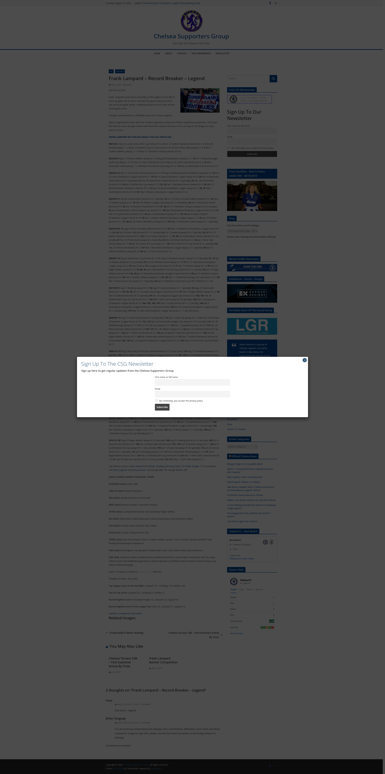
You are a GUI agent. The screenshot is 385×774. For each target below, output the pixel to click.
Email (157, 388)
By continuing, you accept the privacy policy (181, 400)
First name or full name (166, 377)
